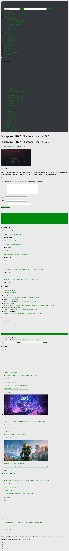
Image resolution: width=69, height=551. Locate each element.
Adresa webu (4, 204)
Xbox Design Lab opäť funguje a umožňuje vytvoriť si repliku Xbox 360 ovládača (26, 480)
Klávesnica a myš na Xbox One (15, 22)
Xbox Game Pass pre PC (14, 52)
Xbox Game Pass (9, 50)
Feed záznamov (8, 323)
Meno (3, 197)
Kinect (9, 30)
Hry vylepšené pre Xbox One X (15, 18)
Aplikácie (9, 44)
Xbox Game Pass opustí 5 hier (12, 244)
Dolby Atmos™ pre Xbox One (15, 20)
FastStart (10, 28)
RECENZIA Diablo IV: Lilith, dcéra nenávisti (16, 389)
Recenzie (6, 46)
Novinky (9, 34)
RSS (40, 536)
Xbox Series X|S (8, 12)
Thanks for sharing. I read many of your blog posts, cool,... (20, 301)
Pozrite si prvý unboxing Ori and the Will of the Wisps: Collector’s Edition (24, 421)
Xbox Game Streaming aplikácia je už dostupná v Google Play (21, 279)
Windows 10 (10, 42)
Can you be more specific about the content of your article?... (21, 310)
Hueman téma (26, 539)
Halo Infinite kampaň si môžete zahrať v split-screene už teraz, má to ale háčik (26, 467)
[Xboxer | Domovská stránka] (3, 2)
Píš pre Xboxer (8, 54)
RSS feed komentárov (10, 325)
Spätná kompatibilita (10, 48)
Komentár (3, 194)
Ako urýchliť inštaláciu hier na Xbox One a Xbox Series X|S (20, 526)
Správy (6, 32)
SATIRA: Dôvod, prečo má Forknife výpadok (16, 254)
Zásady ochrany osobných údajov (51, 536)
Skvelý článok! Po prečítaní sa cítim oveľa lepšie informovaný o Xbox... (23, 314)
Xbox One (6, 16)
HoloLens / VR (11, 40)
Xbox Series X (14, 385)
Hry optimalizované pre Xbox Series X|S (18, 14)
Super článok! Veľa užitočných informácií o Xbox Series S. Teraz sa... (23, 297)
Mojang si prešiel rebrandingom (12, 234)
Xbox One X (21, 523)
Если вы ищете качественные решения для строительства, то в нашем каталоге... (29, 306)
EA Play (9, 26)
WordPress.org (8, 327)
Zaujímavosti (11, 38)
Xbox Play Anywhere (13, 24)
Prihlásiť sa (7, 321)
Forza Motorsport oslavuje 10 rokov (14, 434)
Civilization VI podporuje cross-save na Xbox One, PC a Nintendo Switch (24, 269)
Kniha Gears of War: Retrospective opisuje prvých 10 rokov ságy (22, 375)
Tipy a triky (10, 36)
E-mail (3, 201)
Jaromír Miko (10, 147)
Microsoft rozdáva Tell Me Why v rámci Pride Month (19, 494)
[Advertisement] (34, 75)
